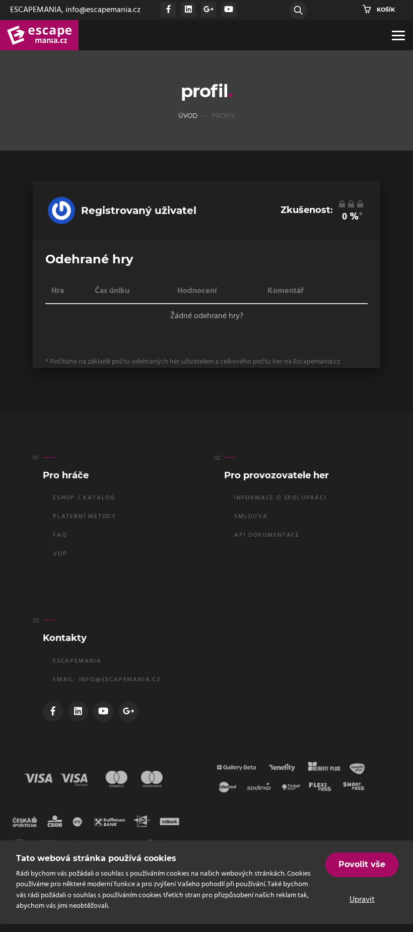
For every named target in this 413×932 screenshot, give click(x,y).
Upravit (362, 899)
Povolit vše (361, 864)
